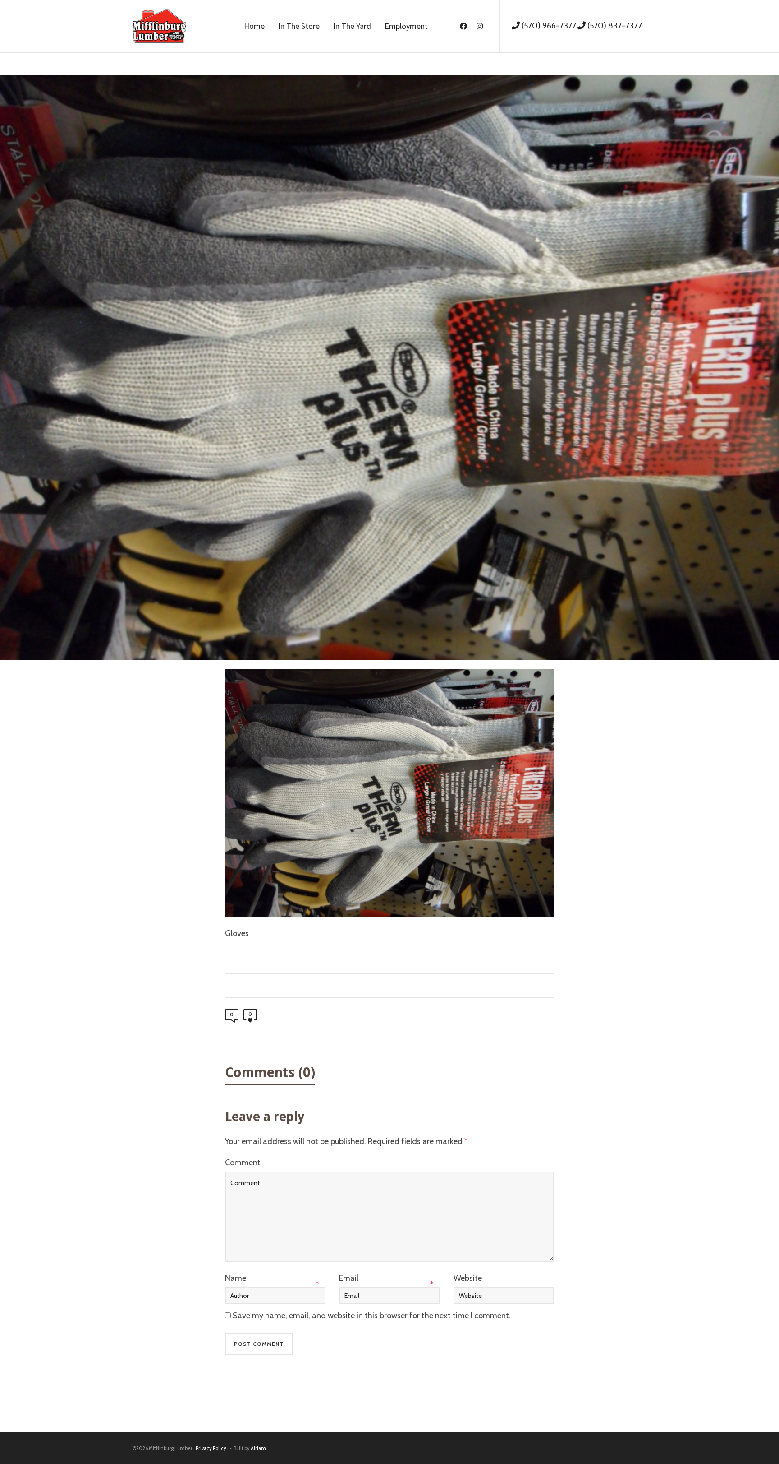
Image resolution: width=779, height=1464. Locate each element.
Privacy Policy (211, 1448)
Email (348, 1278)
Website (468, 1278)
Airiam (258, 1448)
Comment (243, 1162)
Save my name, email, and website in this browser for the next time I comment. (372, 1315)
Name (235, 1278)
